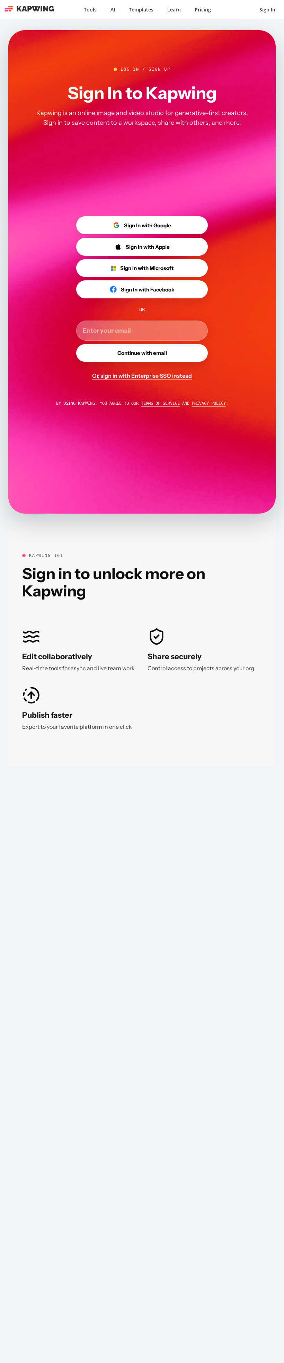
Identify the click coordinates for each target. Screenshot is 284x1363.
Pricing (203, 9)
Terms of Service (160, 403)
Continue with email (142, 353)
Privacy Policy (209, 403)
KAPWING (35, 8)
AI (112, 9)
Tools (90, 9)
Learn (174, 9)
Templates (141, 9)
